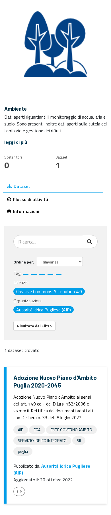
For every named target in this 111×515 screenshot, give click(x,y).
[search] (90, 241)
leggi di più (15, 142)
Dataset (21, 186)
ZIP (19, 491)
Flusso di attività (30, 199)
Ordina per (23, 262)
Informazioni (25, 211)
